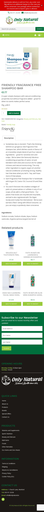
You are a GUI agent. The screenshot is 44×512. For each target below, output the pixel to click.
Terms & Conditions (8, 463)
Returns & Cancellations (10, 470)
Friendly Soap (10, 125)
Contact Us (5, 417)
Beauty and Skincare (30, 119)
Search (39, 29)
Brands (4, 410)
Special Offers (6, 414)
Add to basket (14, 113)
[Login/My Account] (35, 35)
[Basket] (39, 35)
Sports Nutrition (7, 434)
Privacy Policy (6, 473)
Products (5, 407)
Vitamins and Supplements (10, 430)
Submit (6, 348)
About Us (5, 404)
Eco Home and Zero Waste (11, 450)
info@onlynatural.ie (30, 13)
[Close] (41, 5)
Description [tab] (9, 138)
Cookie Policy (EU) (8, 477)
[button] (7, 35)
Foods (4, 443)
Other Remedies (7, 447)
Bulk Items (5, 440)
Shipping (4, 467)
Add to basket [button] (11, 264)
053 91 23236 (15, 13)
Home (4, 401)
